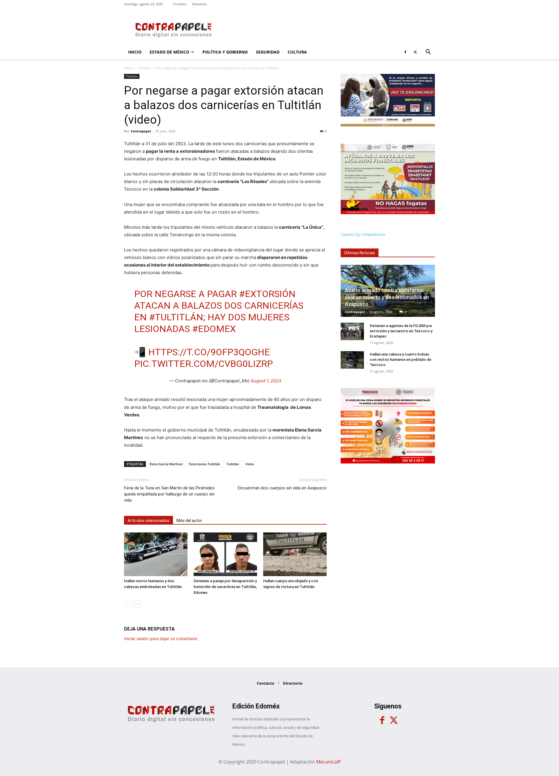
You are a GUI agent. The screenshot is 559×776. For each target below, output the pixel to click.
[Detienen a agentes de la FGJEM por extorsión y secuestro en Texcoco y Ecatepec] (352, 331)
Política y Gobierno (225, 52)
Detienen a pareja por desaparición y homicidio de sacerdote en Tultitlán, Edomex (225, 587)
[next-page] (137, 604)
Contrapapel (141, 131)
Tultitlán (144, 67)
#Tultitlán (176, 317)
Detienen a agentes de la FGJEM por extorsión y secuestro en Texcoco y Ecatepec (401, 331)
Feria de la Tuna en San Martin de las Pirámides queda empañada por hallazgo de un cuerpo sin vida (169, 494)
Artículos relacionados (148, 520)
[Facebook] (405, 52)
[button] (428, 52)
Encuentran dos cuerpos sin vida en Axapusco (282, 488)
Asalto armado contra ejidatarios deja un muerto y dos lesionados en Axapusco (387, 297)
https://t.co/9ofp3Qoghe (209, 352)
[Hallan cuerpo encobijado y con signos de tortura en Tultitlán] (295, 554)
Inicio (134, 52)
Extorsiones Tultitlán (204, 464)
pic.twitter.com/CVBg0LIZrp (203, 363)
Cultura (297, 52)
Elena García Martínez (166, 464)
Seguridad (268, 52)
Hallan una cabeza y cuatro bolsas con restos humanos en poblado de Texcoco (400, 359)
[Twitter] (415, 52)
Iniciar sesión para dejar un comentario (160, 638)
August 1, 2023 (266, 380)
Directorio (199, 4)
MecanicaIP (328, 762)
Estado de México (169, 52)
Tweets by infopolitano (363, 234)
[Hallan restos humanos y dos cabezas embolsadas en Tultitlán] (155, 554)
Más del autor (189, 520)
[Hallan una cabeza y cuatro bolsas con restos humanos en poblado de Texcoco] (352, 360)
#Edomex (214, 328)
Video (249, 464)
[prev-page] (127, 604)
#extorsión (267, 293)
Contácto (180, 4)
